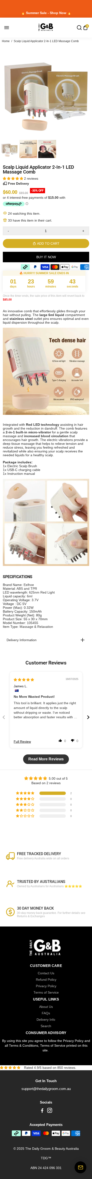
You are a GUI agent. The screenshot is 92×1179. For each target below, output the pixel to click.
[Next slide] (88, 717)
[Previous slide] (4, 717)
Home (6, 41)
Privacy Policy (46, 986)
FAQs (46, 1013)
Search (46, 1026)
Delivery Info (46, 1019)
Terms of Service (46, 992)
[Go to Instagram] (50, 1111)
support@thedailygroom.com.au (46, 1089)
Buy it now (46, 257)
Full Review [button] (22, 741)
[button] (13, 178)
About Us (46, 1007)
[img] (24, 680)
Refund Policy (46, 979)
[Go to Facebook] (42, 1111)
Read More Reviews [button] (46, 759)
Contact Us (46, 973)
